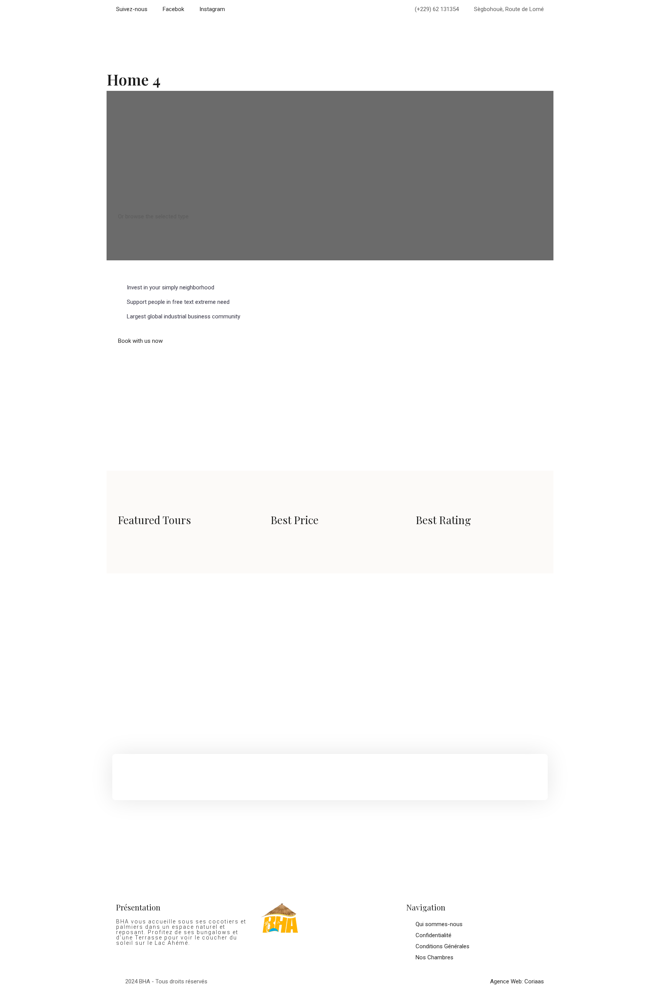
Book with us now (140, 340)
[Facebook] (270, 955)
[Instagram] (291, 955)
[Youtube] (312, 955)
